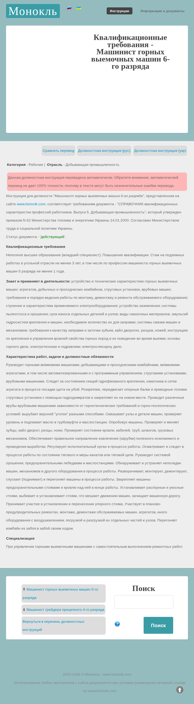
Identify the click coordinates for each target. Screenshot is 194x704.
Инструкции (119, 11)
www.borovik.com (31, 204)
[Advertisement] (97, 100)
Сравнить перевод (58, 151)
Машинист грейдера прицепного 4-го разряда (65, 610)
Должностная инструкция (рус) (104, 151)
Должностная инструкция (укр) (160, 151)
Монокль (32, 10)
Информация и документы (163, 11)
